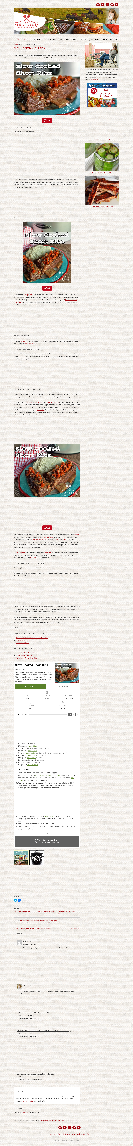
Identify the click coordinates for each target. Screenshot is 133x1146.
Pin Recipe (64, 686)
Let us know (45, 843)
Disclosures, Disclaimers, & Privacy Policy (76, 1134)
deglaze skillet (50, 816)
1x (70, 714)
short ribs (54, 922)
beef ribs (25, 922)
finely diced (32, 751)
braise (37, 922)
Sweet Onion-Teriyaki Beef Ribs (26, 658)
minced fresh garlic (39, 540)
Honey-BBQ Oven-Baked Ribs (25, 653)
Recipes (31, 920)
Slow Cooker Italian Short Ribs (22, 911)
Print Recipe (32, 686)
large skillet (39, 775)
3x (77, 714)
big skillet (38, 402)
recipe (48, 922)
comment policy (27, 1101)
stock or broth (32, 765)
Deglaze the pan (19, 553)
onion (77, 535)
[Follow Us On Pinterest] (102, 109)
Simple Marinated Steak (24, 655)
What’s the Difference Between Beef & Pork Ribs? (32, 638)
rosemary (56, 540)
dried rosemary (34, 755)
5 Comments (28, 51)
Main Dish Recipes (24, 920)
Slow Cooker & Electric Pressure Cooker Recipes (45, 920)
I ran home (23, 341)
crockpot (41, 922)
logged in (25, 1112)
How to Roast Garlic (22, 643)
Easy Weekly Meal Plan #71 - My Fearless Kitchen (34, 1074)
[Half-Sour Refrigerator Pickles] (102, 157)
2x (73, 714)
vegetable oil (27, 402)
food (45, 922)
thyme (65, 540)
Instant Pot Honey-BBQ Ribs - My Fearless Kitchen (34, 1013)
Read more (94, 80)
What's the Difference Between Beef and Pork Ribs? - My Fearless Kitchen (43, 1031)
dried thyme (31, 758)
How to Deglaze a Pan (23, 640)
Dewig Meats (28, 295)
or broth (48, 553)
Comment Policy (55, 1134)
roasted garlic (48, 537)
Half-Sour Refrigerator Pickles (102, 173)
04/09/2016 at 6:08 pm (30, 988)
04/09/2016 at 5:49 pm (30, 944)
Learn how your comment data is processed (54, 1120)
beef (22, 922)
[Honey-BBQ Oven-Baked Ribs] (102, 190)
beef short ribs (31, 922)
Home (16, 45)
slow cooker (29, 343)
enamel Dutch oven (52, 402)
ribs (51, 922)
